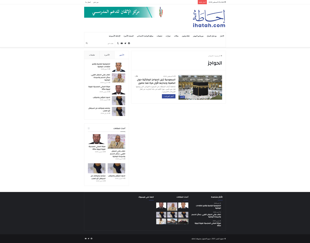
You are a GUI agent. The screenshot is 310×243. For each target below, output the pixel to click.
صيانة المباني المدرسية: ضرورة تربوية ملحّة (99, 88)
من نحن (95, 2)
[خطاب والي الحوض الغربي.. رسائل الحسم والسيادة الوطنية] (118, 78)
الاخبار (222, 36)
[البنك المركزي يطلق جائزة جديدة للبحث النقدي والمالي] (172, 221)
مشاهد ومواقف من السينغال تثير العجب (99, 109)
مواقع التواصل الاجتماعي (145, 36)
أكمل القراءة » (169, 96)
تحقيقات (159, 36)
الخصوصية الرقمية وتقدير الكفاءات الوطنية (101, 65)
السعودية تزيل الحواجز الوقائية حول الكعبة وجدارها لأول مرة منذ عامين (156, 81)
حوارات (168, 36)
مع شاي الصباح (212, 36)
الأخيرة (107, 55)
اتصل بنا (88, 2)
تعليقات (92, 55)
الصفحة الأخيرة (129, 36)
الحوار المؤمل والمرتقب (101, 97)
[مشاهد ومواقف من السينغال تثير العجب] (118, 111)
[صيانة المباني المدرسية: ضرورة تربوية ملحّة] (118, 89)
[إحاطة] (209, 18)
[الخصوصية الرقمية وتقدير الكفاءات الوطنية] (118, 67)
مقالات (176, 36)
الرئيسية (218, 56)
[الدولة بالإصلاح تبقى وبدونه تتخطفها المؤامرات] (161, 215)
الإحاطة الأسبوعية (114, 36)
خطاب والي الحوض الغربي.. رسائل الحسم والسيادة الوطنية (100, 77)
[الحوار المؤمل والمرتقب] (118, 100)
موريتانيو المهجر (198, 36)
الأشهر (121, 55)
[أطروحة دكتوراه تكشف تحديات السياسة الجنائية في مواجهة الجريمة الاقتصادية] (183, 221)
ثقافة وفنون (186, 36)
